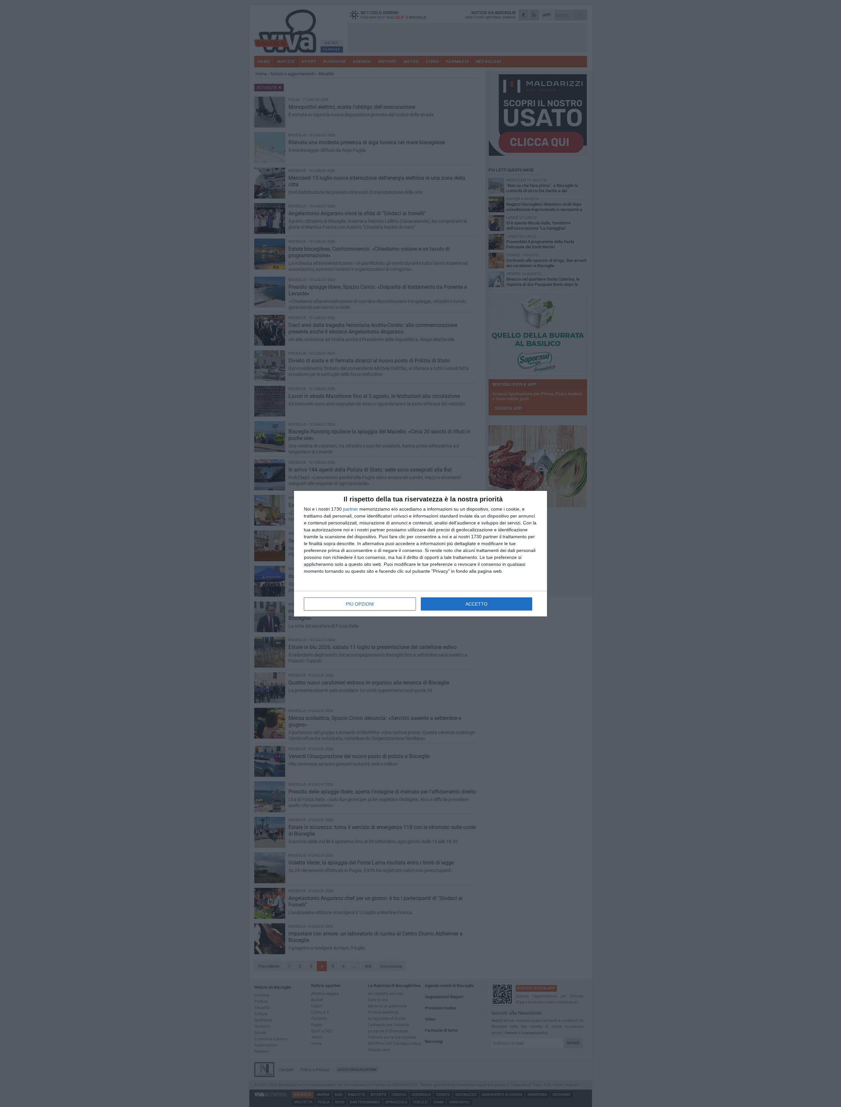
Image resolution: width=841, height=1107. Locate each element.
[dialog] (420, 553)
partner (350, 509)
